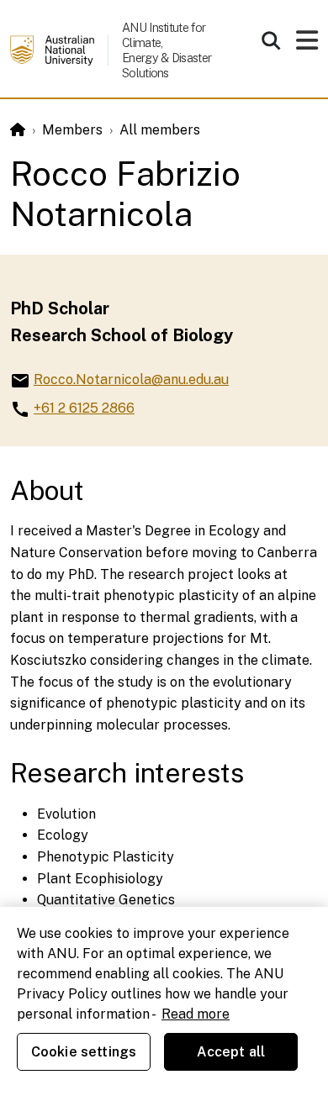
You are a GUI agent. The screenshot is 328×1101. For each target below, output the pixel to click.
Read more (195, 1014)
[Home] (17, 130)
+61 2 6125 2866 (84, 408)
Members (72, 130)
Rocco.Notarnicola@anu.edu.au (131, 379)
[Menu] (307, 45)
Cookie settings (83, 1052)
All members (159, 130)
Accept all (231, 1052)
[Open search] (271, 40)
